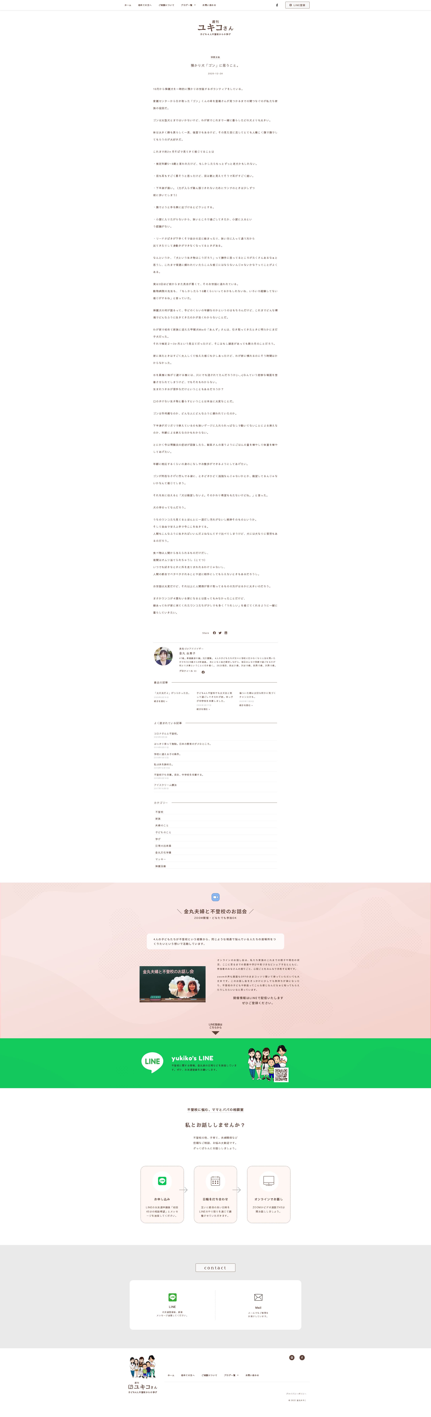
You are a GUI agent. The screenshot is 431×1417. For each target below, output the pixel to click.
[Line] (291, 1357)
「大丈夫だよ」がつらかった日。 (172, 693)
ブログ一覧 (187, 5)
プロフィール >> (188, 670)
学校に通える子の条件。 (168, 754)
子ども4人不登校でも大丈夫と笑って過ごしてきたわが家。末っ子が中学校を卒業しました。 (215, 697)
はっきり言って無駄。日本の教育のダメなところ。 (183, 743)
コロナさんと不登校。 (166, 733)
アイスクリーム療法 (165, 785)
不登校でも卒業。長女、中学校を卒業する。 (179, 774)
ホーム (128, 5)
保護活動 (215, 57)
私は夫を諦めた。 (164, 764)
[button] (214, 633)
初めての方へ (145, 5)
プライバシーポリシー (296, 1394)
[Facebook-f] (277, 5)
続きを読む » (161, 701)
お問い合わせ (209, 5)
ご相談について (167, 5)
